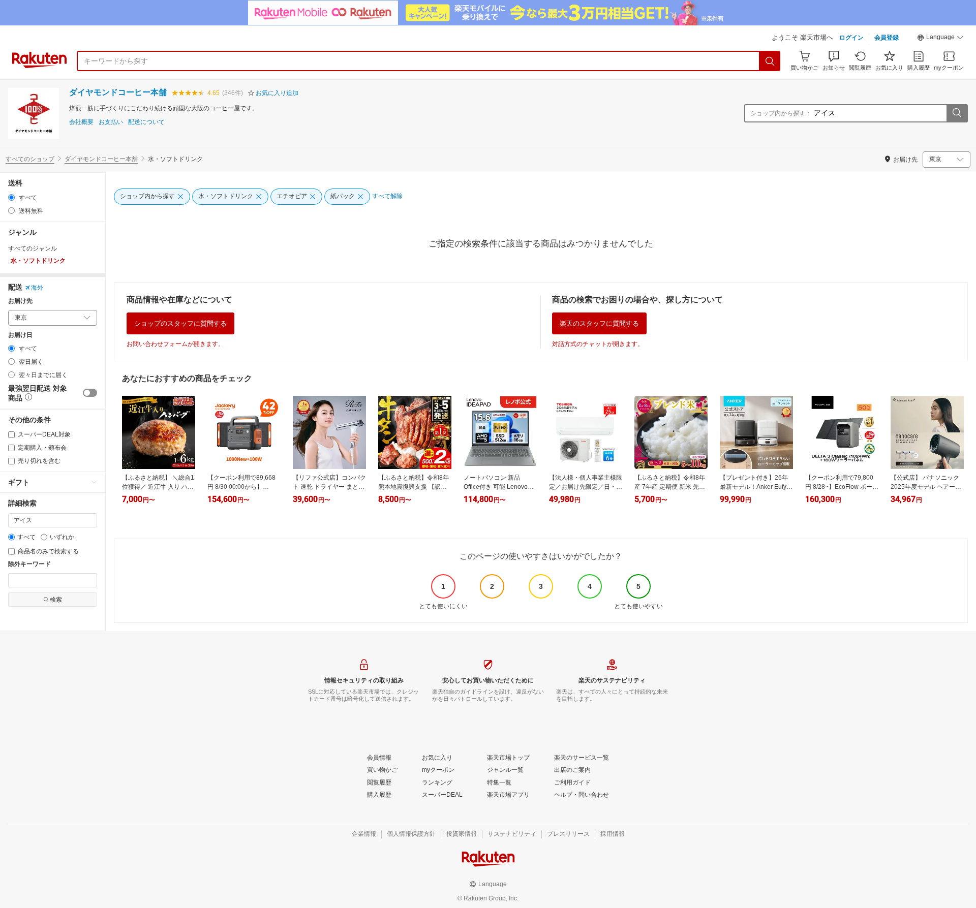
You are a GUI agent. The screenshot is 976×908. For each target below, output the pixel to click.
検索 (56, 599)
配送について (146, 122)
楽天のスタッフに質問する (599, 323)
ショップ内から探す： (780, 113)
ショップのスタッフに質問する (180, 323)
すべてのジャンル (32, 248)
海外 (37, 287)
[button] (940, 38)
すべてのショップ (30, 159)
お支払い (111, 122)
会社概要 (81, 122)
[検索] (770, 61)
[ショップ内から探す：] (957, 113)
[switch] (90, 393)
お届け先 (20, 301)
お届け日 (20, 335)
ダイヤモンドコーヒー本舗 (118, 92)
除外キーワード (29, 564)
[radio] (11, 197)
